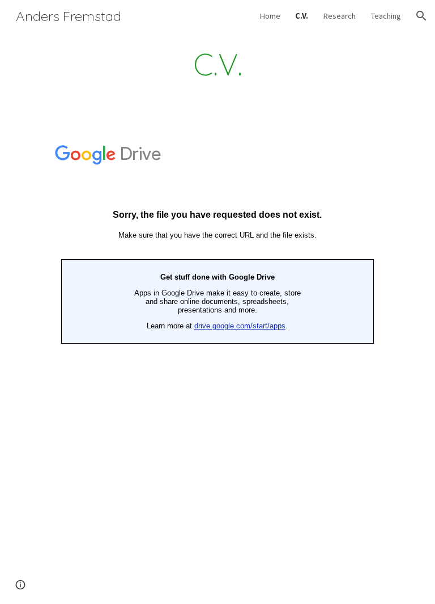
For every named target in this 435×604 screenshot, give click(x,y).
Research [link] (339, 16)
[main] (217, 64)
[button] (421, 15)
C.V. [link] (301, 16)
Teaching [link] (385, 16)
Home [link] (269, 16)
